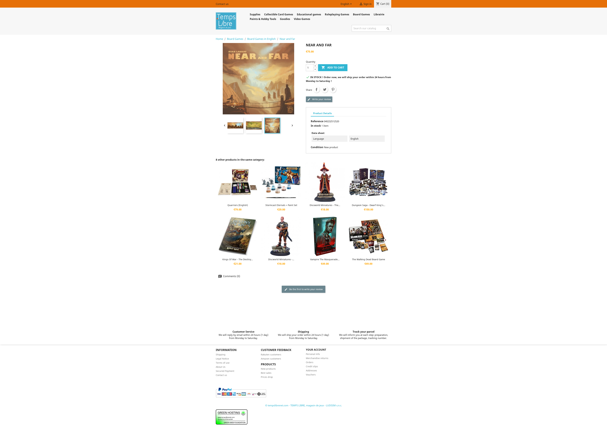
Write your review (321, 99)
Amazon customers (271, 358)
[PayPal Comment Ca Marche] (241, 392)
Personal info (313, 354)
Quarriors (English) (237, 205)
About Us (220, 366)
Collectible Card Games (278, 14)
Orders (309, 362)
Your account (316, 349)
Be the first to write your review (306, 289)
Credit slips (312, 366)
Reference (317, 121)
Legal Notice (222, 358)
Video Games (302, 19)
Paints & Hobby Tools (263, 19)
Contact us (222, 4)
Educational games (309, 14)
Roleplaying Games (337, 14)
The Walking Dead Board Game (368, 259)
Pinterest (333, 89)
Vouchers (311, 374)
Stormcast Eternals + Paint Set (281, 205)
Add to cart (332, 67)
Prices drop (267, 376)
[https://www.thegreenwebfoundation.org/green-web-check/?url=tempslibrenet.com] (231, 416)
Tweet (325, 89)
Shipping (220, 354)
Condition (317, 147)
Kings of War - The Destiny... (237, 259)
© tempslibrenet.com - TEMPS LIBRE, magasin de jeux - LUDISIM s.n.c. (303, 405)
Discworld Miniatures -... (281, 259)
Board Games (361, 14)
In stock (316, 125)
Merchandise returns (317, 358)
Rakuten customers (271, 354)
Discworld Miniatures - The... (325, 205)
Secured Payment (225, 370)
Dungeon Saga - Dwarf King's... (368, 205)
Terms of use (223, 362)
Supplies (255, 14)
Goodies (285, 19)
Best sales (266, 372)
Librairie (379, 14)
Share (316, 89)
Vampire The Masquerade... (325, 259)
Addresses (311, 370)
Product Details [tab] (322, 113)
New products (268, 368)
